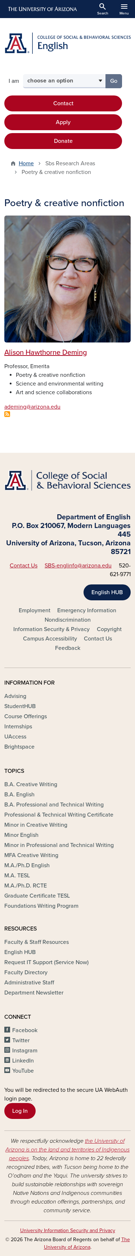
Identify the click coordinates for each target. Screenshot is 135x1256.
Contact (63, 103)
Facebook (24, 1030)
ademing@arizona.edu (32, 406)
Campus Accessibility (50, 638)
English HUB (107, 592)
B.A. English (19, 794)
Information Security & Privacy (51, 629)
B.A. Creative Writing (30, 784)
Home (26, 163)
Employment (34, 610)
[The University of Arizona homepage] (42, 9)
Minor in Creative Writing (35, 825)
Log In (20, 1111)
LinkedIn (23, 1060)
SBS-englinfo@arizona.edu (78, 565)
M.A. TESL (17, 875)
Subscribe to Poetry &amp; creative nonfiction (7, 414)
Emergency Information (86, 610)
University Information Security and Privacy (67, 1230)
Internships (18, 726)
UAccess (15, 736)
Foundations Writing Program (41, 906)
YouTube (23, 1070)
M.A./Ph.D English (27, 865)
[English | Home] (67, 43)
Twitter (21, 1040)
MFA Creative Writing (31, 855)
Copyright (109, 629)
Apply (63, 122)
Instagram (24, 1050)
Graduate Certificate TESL (37, 895)
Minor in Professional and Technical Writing (59, 845)
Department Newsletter (33, 992)
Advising (15, 696)
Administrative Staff (29, 982)
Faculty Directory (26, 972)
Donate (63, 141)
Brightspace (19, 746)
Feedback (67, 648)
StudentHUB (20, 706)
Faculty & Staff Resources (36, 942)
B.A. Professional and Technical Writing (54, 804)
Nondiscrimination (68, 619)
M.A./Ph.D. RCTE (25, 885)
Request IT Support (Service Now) (46, 962)
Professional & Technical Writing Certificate (58, 814)
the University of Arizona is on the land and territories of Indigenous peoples (67, 1149)
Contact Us (23, 565)
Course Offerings (25, 716)
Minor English (21, 835)
